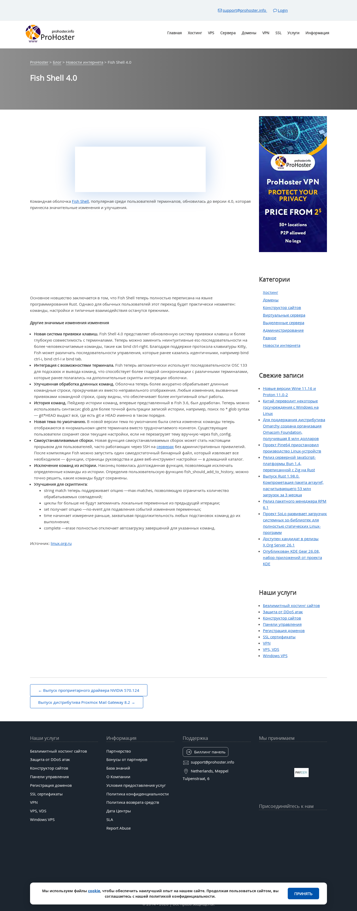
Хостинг (195, 32)
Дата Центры (118, 810)
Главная (174, 32)
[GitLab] (273, 831)
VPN (265, 32)
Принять (303, 893)
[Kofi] (313, 831)
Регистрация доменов (284, 630)
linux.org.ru (61, 543)
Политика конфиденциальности (137, 793)
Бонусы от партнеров (126, 759)
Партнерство (118, 751)
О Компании (118, 776)
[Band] (313, 818)
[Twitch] (282, 831)
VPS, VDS (271, 649)
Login (283, 10)
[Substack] (303, 831)
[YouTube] (262, 818)
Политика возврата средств (132, 802)
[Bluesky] (303, 818)
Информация (317, 32)
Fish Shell (80, 201)
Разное (269, 337)
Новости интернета (281, 345)
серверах (165, 446)
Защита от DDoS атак (283, 611)
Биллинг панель (210, 751)
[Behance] (293, 831)
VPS (211, 32)
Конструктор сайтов (282, 307)
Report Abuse (118, 828)
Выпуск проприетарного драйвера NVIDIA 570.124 (91, 690)
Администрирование (283, 330)
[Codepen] (323, 831)
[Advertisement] (140, 252)
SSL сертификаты (279, 636)
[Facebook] (273, 818)
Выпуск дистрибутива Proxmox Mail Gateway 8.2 (84, 702)
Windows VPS (275, 655)
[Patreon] (323, 818)
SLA (109, 819)
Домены (249, 32)
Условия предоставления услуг (136, 785)
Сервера (228, 32)
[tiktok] (293, 818)
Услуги (293, 32)
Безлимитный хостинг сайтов (291, 605)
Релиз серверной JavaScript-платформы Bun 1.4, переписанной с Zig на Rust (289, 463)
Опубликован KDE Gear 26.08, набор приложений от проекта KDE (292, 557)
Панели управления (282, 624)
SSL (278, 32)
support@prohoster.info (245, 10)
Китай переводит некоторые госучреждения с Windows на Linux (291, 407)
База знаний (118, 768)
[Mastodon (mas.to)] (262, 831)
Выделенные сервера (283, 322)
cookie (94, 890)
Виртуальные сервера (284, 315)
